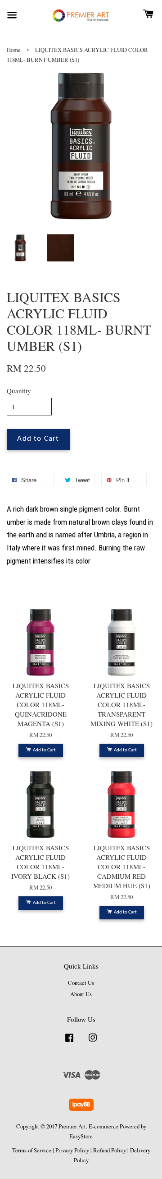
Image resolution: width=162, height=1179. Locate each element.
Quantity (19, 390)
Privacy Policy (72, 1150)
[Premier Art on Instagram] (92, 1042)
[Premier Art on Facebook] (69, 1042)
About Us (81, 994)
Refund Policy (109, 1150)
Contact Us (81, 983)
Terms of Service (31, 1150)
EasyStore (81, 1136)
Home (14, 50)
